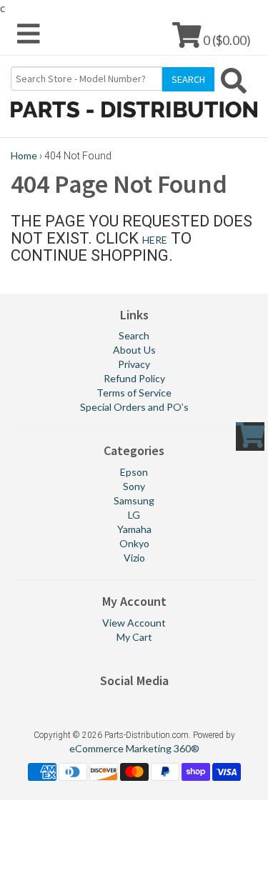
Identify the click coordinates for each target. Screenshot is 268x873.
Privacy (134, 364)
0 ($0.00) (226, 39)
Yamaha (134, 529)
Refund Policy (134, 378)
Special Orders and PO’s (134, 407)
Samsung (134, 500)
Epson (134, 472)
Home (24, 155)
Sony (134, 486)
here (154, 240)
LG (134, 515)
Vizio (134, 558)
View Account (134, 623)
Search (134, 335)
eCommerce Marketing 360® (134, 748)
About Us (134, 350)
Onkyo (134, 543)
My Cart (134, 637)
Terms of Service (134, 392)
